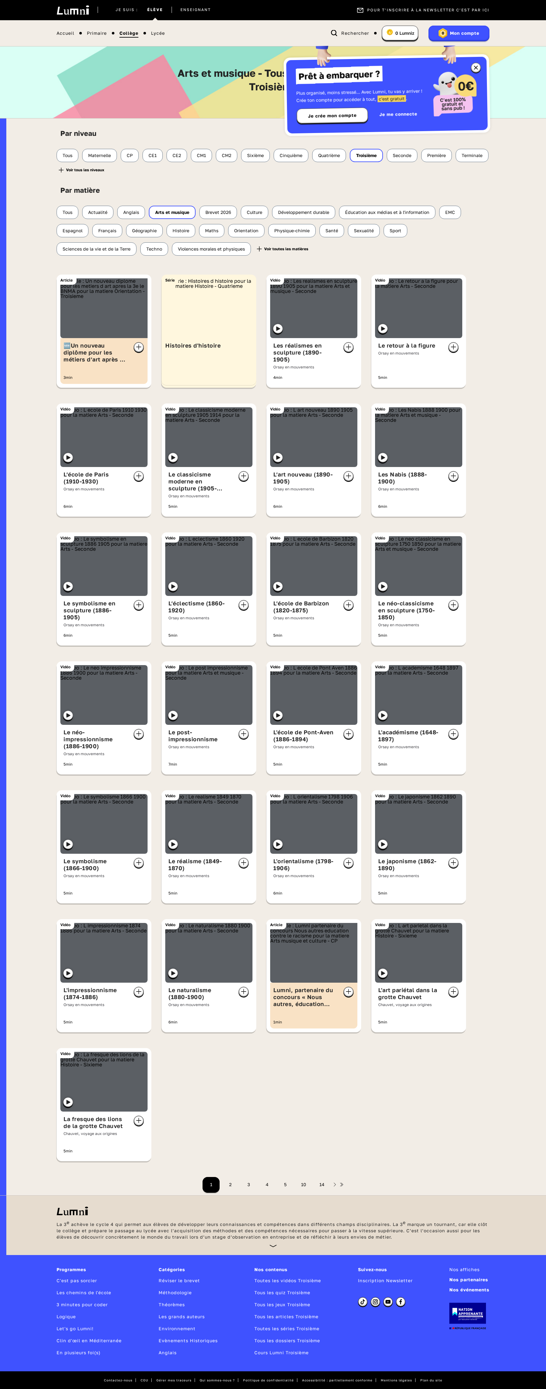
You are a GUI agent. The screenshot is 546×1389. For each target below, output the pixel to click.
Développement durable (303, 212)
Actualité (97, 212)
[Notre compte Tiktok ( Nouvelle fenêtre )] (362, 1302)
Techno (154, 249)
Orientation (246, 230)
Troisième (366, 155)
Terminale (472, 155)
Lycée (158, 33)
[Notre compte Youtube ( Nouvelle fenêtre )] (388, 1302)
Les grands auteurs (182, 1316)
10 (303, 1184)
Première (436, 155)
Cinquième (291, 155)
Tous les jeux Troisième (282, 1304)
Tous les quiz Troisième (282, 1292)
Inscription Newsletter (385, 1280)
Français (107, 230)
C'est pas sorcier (77, 1280)
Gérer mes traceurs (173, 1380)
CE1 (153, 155)
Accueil (65, 33)
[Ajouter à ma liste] (139, 347)
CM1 (201, 155)
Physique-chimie (292, 230)
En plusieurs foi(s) (78, 1352)
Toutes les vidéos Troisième (287, 1280)
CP (130, 155)
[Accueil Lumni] (73, 10)
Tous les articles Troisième (286, 1316)
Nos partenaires (468, 1279)
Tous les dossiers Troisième (287, 1340)
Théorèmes (172, 1304)
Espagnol (72, 230)
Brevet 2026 (218, 212)
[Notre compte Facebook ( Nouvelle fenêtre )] (400, 1302)
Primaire (97, 33)
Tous (67, 155)
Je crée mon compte (332, 115)
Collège (128, 33)
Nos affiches (464, 1269)
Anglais (131, 212)
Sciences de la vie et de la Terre (96, 249)
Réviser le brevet (179, 1280)
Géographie (144, 230)
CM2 (226, 155)
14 (322, 1184)
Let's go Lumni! (75, 1328)
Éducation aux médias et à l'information (387, 212)
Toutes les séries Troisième (286, 1328)
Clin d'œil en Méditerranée (89, 1340)
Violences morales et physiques (211, 249)
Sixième (255, 155)
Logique (66, 1316)
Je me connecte (398, 114)
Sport (395, 230)
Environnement (177, 1328)
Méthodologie (175, 1292)
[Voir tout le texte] (273, 1245)
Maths (211, 230)
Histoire (181, 230)
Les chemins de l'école (84, 1292)
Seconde (402, 155)
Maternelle (99, 155)
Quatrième (329, 155)
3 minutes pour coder (82, 1304)
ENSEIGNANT (195, 10)
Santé (331, 230)
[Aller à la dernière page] (341, 1184)
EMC (450, 212)
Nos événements (469, 1289)
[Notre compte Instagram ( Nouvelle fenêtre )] (375, 1302)
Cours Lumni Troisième (281, 1352)
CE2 (177, 155)
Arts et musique (172, 212)
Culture (254, 212)
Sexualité (364, 230)
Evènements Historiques (188, 1340)
